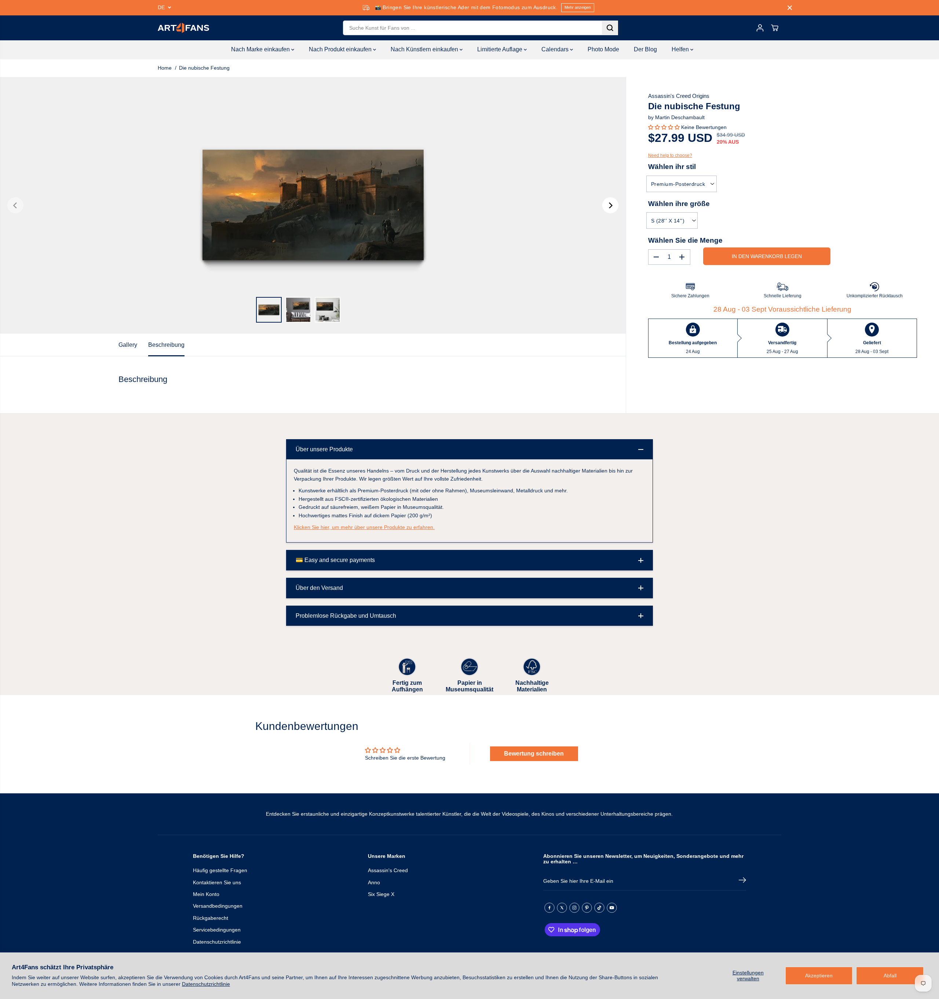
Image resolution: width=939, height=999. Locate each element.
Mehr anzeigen (578, 7)
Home (165, 68)
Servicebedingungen (217, 930)
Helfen (681, 49)
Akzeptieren (819, 975)
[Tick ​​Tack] (599, 907)
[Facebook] (549, 907)
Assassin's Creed (388, 870)
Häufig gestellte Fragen (220, 870)
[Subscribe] (742, 881)
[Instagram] (574, 907)
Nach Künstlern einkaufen (425, 49)
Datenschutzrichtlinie (206, 984)
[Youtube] (612, 907)
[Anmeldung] (760, 27)
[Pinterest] (587, 907)
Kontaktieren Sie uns (217, 882)
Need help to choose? (670, 155)
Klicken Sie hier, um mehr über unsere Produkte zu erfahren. (364, 527)
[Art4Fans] (183, 28)
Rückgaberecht (210, 918)
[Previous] (15, 205)
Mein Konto (206, 894)
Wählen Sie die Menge (685, 240)
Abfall (890, 975)
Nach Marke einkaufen (261, 49)
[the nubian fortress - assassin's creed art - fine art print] (313, 205)
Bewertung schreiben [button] (534, 753)
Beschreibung (166, 345)
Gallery (127, 345)
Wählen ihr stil (672, 166)
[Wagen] (774, 27)
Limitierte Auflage (500, 49)
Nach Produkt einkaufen (341, 49)
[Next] (610, 205)
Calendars (555, 49)
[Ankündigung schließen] (789, 7)
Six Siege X (381, 894)
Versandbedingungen (217, 906)
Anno (374, 882)
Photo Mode (603, 49)
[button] (664, 127)
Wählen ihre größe (679, 203)
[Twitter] (562, 907)
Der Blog (645, 49)
